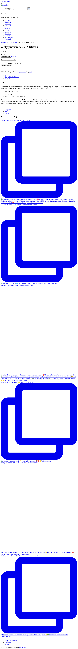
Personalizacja (9, 37)
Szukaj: (7, 9)
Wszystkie (8, 110)
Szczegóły (8, 78)
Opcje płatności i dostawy (12, 77)
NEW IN (7, 29)
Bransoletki (8, 25)
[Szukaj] (28, 8)
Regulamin (8, 642)
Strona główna (5, 42)
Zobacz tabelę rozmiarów (8, 60)
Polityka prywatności (11, 640)
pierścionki (14, 42)
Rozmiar (3, 55)
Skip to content (5, 1)
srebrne (7, 113)
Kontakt (7, 644)
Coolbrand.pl (23, 647)
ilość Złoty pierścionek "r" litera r (11, 63)
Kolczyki (7, 20)
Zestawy (7, 35)
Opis (6, 75)
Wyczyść (13, 56)
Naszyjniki (8, 22)
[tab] (41, 75)
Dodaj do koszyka (6, 65)
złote (30, 72)
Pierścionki (8, 24)
